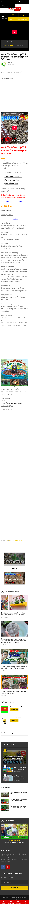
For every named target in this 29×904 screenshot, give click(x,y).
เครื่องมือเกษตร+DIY (14, 755)
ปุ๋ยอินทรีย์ (20, 540)
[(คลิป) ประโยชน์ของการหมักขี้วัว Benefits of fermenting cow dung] (14, 682)
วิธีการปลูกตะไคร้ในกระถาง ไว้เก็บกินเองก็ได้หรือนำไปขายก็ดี (19, 799)
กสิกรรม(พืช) (19, 72)
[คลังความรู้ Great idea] (4, 720)
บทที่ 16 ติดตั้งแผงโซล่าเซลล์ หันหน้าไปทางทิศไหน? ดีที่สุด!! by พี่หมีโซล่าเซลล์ (15, 758)
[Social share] (11, 42)
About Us (14, 897)
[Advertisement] (14, 97)
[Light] (3, 42)
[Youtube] (8, 867)
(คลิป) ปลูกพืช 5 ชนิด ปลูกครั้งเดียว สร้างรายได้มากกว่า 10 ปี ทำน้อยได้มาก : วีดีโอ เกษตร (14, 667)
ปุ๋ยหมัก (16, 540)
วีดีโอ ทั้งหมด (5, 6)
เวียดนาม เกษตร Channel (16, 707)
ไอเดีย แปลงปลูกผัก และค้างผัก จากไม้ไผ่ (19, 793)
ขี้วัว (7, 540)
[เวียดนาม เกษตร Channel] (4, 709)
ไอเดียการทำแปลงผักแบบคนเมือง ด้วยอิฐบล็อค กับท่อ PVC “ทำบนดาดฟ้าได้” (18, 807)
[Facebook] (3, 867)
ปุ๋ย (9, 540)
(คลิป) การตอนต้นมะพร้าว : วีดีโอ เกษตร (14, 842)
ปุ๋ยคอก (12, 540)
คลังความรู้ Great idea (16, 718)
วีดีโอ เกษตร (10, 62)
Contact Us (23, 897)
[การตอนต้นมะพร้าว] (14, 831)
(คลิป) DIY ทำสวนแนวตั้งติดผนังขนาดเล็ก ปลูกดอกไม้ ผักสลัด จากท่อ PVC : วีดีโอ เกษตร (13, 614)
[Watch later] (7, 42)
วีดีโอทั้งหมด (17, 840)
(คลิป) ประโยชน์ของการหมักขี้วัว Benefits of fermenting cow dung (13, 692)
